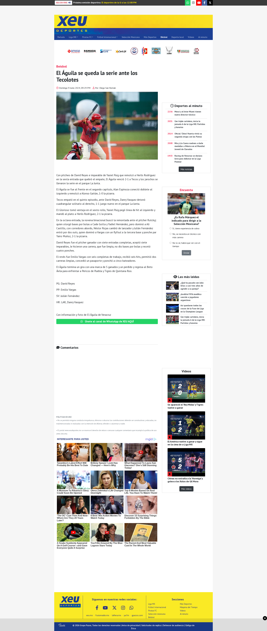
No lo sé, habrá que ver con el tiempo (186, 244)
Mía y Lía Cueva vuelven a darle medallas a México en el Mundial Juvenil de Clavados (190, 146)
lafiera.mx (116, 615)
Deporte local (177, 37)
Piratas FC (87, 37)
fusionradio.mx (102, 615)
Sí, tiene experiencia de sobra (185, 228)
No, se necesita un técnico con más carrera (186, 236)
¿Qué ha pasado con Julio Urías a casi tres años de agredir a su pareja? (192, 285)
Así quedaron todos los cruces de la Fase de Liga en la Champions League (192, 308)
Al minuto (202, 37)
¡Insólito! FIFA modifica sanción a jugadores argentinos (191, 297)
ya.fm (126, 615)
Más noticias (186, 169)
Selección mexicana (156, 614)
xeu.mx (89, 615)
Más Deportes (150, 37)
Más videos (186, 488)
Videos (191, 37)
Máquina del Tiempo (188, 607)
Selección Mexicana (131, 37)
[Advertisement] (107, 384)
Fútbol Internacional (106, 37)
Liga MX (72, 37)
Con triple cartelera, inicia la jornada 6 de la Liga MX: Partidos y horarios (190, 124)
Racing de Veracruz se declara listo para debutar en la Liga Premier (188, 158)
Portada (61, 37)
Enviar (186, 252)
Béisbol (164, 37)
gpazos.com (137, 615)
